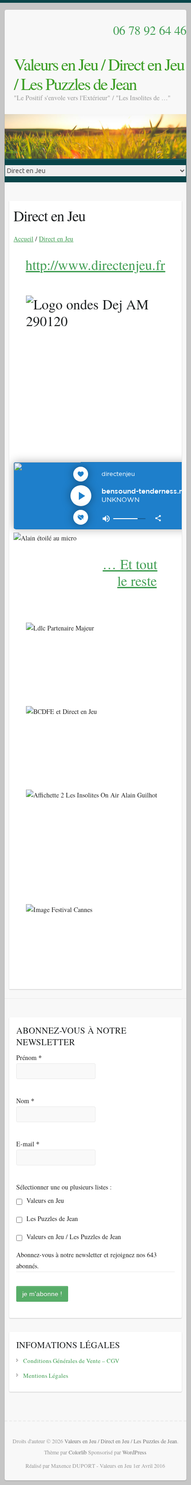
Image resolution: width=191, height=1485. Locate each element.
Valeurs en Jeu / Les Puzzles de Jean (73, 1236)
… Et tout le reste (129, 572)
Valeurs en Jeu (44, 1200)
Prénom (29, 1057)
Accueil (23, 238)
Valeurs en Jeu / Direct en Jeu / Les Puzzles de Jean (99, 73)
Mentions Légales (45, 1375)
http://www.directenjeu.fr (95, 264)
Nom (25, 1101)
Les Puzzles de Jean (51, 1218)
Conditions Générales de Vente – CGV (71, 1360)
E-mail (27, 1144)
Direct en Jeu (56, 238)
